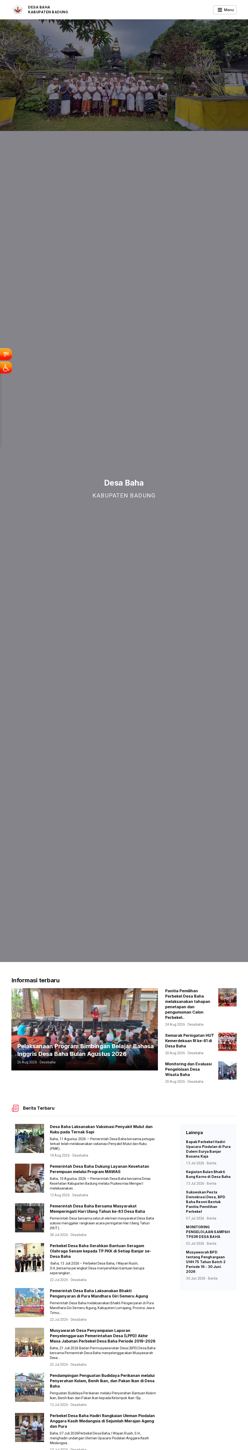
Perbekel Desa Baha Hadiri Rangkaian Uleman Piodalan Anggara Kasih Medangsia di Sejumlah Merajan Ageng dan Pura (102, 1421)
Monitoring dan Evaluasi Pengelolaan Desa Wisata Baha (188, 1069)
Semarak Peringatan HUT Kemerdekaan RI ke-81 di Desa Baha (189, 1040)
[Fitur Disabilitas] (6, 367)
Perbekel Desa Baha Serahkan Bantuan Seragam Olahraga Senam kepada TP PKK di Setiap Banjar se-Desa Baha (100, 1251)
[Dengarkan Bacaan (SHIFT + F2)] (6, 354)
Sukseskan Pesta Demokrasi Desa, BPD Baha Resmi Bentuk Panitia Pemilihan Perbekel (205, 1201)
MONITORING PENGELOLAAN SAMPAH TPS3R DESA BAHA (208, 1232)
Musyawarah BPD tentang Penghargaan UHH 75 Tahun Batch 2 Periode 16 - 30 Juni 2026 (205, 1262)
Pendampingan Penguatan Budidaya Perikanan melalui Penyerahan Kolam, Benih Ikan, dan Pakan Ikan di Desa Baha (102, 1381)
